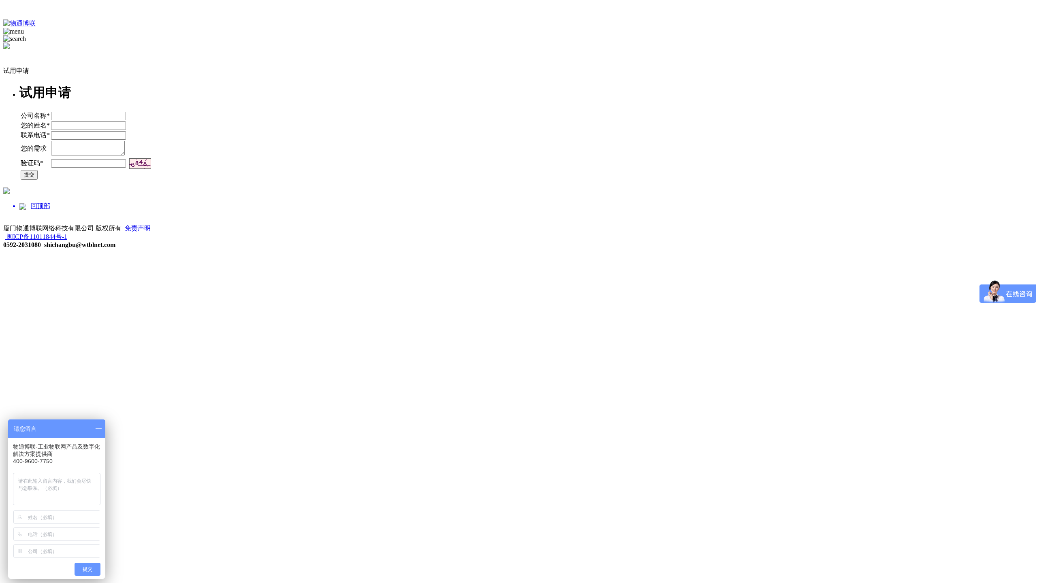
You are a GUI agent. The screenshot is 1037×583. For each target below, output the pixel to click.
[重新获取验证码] (140, 163)
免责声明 (138, 228)
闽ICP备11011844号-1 (36, 236)
